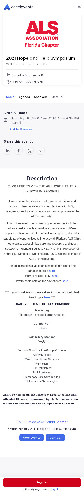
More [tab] (55, 97)
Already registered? (42, 489)
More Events (31, 437)
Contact (55, 437)
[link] (17, 7)
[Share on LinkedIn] (8, 151)
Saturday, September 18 (27, 75)
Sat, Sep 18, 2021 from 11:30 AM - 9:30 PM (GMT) (45, 121)
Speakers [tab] (40, 97)
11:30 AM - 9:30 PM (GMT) (28, 81)
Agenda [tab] (24, 97)
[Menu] (80, 6)
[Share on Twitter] (30, 151)
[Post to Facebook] (19, 151)
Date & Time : (15, 113)
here (52, 270)
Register (42, 482)
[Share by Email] (41, 151)
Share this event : (18, 141)
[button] (80, 7)
